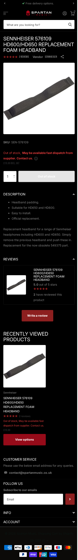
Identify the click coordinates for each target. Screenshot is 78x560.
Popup (36, 158)
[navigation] (4, 3)
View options (24, 439)
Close (39, 512)
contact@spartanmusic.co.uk (30, 472)
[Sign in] (64, 13)
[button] (15, 172)
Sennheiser (51, 57)
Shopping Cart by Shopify (55, 533)
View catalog (5, 13)
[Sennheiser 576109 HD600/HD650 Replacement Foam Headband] (24, 366)
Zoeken (70, 24)
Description (14, 194)
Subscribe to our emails (20, 490)
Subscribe (70, 499)
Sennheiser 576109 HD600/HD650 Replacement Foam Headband (18, 404)
